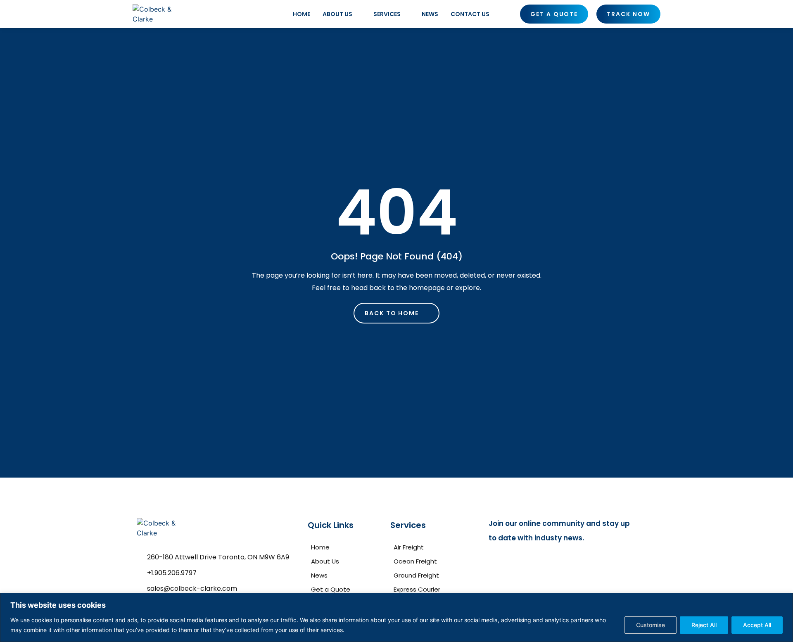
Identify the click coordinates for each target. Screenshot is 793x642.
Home (301, 14)
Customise (650, 624)
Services (387, 14)
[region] (396, 617)
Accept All (757, 624)
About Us (337, 14)
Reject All (704, 624)
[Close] (784, 600)
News (430, 14)
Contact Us (470, 14)
